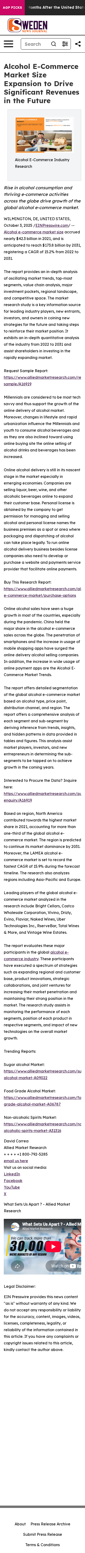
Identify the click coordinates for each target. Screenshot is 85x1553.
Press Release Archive (50, 1524)
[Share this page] (78, 44)
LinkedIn (12, 1174)
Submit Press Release (42, 1534)
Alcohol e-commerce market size (34, 232)
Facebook (13, 1180)
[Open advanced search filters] (65, 43)
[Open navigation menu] (8, 44)
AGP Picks (12, 7)
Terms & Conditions (42, 1544)
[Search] (53, 43)
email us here (16, 1160)
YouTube (12, 1187)
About (20, 1524)
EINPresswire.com (51, 225)
